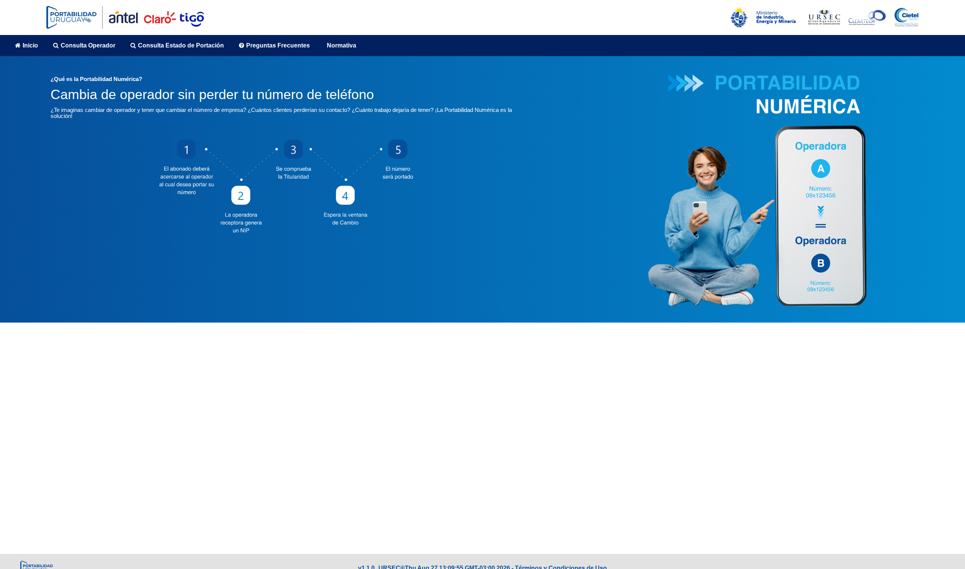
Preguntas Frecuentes (278, 45)
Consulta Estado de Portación (181, 45)
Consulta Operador (88, 45)
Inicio (30, 45)
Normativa (341, 45)
